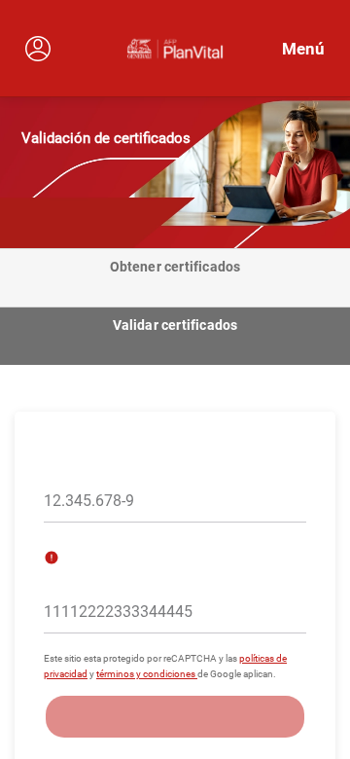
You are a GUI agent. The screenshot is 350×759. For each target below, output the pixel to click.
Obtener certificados (175, 266)
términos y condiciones (146, 674)
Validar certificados (175, 325)
